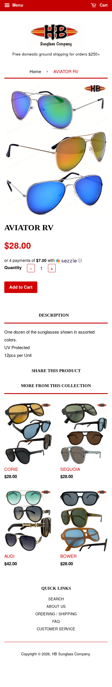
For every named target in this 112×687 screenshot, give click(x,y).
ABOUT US (56, 606)
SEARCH (56, 599)
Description (54, 315)
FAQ (56, 621)
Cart (103, 5)
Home (35, 71)
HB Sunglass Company (71, 653)
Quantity (13, 267)
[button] (56, 260)
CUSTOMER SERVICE (56, 628)
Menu (17, 5)
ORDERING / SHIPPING (56, 613)
